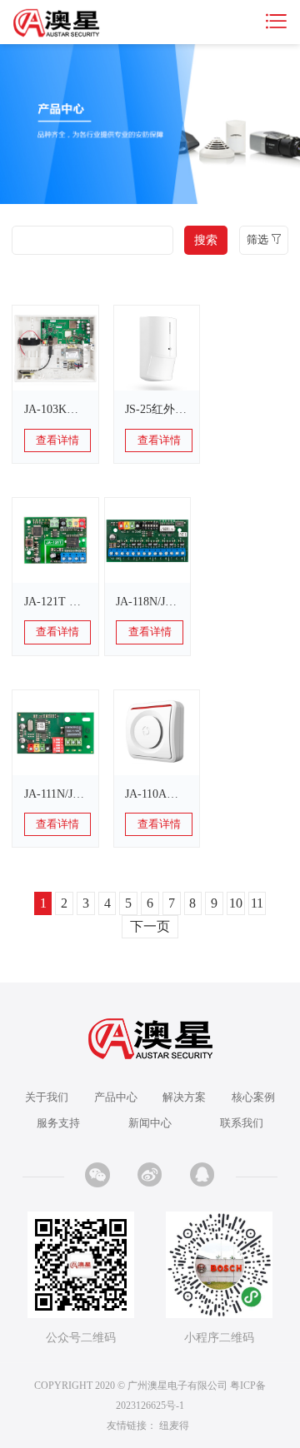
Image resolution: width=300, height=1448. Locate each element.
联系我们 (241, 1123)
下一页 (150, 926)
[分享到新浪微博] (150, 1174)
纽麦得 (174, 1425)
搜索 (206, 239)
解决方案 (184, 1097)
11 (257, 903)
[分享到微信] (97, 1174)
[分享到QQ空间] (202, 1174)
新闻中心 (150, 1123)
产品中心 (116, 1097)
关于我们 (46, 1097)
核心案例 (253, 1097)
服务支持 (58, 1123)
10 (235, 903)
